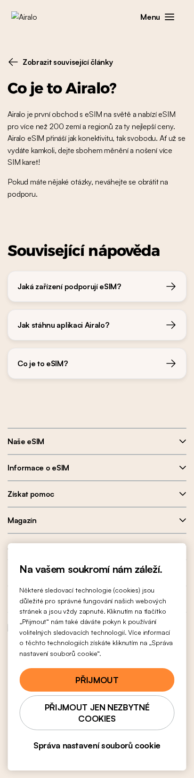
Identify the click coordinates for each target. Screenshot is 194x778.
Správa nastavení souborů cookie (97, 745)
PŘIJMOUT (96, 680)
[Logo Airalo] (30, 17)
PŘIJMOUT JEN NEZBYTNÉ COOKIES (97, 713)
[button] (169, 16)
